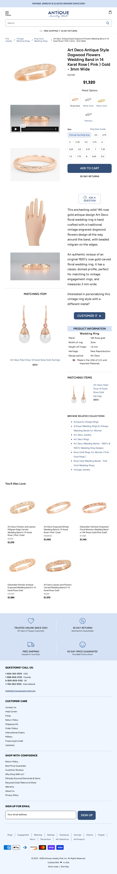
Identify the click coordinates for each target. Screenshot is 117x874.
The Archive (45, 839)
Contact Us (10, 707)
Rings (9, 835)
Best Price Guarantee (15, 766)
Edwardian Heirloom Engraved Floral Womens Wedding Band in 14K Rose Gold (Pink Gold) (94, 529)
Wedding (38, 835)
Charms (89, 835)
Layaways (10, 745)
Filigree (101, 835)
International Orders (15, 732)
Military (8, 736)
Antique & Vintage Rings (86, 422)
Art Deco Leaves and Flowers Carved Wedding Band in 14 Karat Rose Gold (58, 587)
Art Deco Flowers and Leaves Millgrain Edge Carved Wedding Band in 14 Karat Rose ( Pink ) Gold (21, 530)
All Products (79, 839)
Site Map (65, 866)
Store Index (53, 866)
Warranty (9, 787)
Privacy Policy (11, 795)
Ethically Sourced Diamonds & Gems (22, 778)
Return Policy (11, 720)
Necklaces (64, 835)
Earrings (77, 835)
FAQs (8, 716)
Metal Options (89, 90)
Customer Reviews (14, 770)
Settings (51, 835)
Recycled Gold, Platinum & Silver (20, 782)
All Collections (62, 839)
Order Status (11, 728)
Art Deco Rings (81, 439)
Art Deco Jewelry (82, 434)
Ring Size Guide (98, 129)
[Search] (108, 23)
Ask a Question (90, 199)
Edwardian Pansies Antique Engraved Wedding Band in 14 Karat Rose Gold (22, 587)
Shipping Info (11, 724)
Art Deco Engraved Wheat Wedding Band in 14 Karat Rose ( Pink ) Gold (56, 529)
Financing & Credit (14, 741)
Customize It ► (89, 316)
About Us (9, 791)
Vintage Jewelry (82, 469)
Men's (32, 839)
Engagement (23, 835)
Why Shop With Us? (14, 774)
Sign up (86, 815)
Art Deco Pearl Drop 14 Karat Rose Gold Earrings (35, 360)
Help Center (11, 711)
